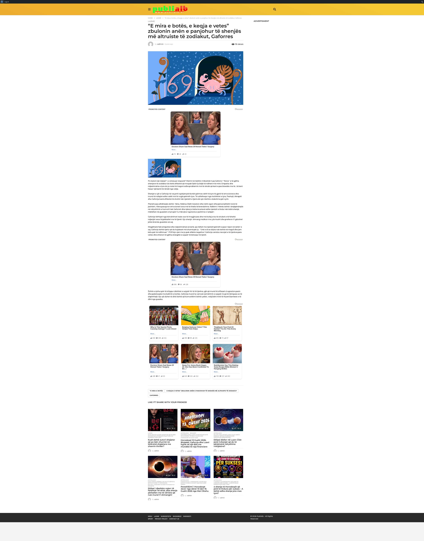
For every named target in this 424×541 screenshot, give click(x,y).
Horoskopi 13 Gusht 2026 (189, 437)
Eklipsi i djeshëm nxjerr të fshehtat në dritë (161, 485)
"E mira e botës (156, 391)
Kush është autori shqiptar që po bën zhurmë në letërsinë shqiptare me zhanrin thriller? (162, 436)
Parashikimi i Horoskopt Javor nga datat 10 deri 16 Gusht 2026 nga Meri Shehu (193, 483)
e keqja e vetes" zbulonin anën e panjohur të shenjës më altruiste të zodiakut (202, 391)
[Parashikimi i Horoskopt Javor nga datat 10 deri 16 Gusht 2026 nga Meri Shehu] (195, 467)
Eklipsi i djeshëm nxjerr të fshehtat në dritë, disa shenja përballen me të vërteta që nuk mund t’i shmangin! (162, 491)
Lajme (151, 21)
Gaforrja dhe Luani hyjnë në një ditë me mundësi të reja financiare (194, 435)
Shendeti (187, 516)
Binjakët (193, 433)
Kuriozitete (166, 516)
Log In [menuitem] (7, 2)
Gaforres (154, 395)
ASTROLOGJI (185, 433)
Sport (150, 519)
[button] (149, 9)
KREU (150, 516)
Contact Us (174, 519)
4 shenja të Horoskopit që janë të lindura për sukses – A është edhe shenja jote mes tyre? (226, 483)
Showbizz (177, 516)
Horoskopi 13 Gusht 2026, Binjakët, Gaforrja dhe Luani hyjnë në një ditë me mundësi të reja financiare (195, 443)
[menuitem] (2, 2)
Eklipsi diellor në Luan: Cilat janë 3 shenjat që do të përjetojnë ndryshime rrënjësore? (227, 436)
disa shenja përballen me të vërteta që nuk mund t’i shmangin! (161, 482)
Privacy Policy (161, 519)
